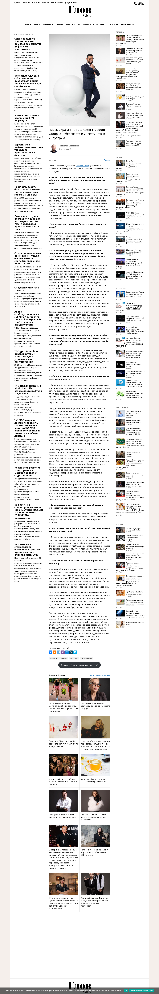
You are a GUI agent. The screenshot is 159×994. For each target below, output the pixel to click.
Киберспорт (74, 658)
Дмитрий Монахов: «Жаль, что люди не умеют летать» (62, 815)
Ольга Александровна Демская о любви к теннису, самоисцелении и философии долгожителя (63, 707)
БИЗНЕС (37, 24)
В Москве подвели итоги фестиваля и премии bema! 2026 (135, 373)
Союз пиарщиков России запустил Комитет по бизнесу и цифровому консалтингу (27, 43)
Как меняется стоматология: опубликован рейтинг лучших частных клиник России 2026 (27, 549)
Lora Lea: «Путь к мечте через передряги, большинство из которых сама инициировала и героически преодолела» (95, 745)
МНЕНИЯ (87, 24)
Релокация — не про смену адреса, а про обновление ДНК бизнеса (94, 852)
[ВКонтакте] (50, 652)
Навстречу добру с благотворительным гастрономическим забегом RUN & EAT (27, 191)
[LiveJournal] (71, 652)
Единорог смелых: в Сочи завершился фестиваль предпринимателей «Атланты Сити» (128, 178)
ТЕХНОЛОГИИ (112, 24)
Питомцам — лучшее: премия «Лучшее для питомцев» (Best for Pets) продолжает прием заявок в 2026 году (27, 222)
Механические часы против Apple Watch (133, 421)
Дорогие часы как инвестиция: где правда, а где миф (135, 475)
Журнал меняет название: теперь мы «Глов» (133, 364)
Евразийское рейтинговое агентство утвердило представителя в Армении (28, 149)
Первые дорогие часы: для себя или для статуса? (134, 538)
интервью (64, 658)
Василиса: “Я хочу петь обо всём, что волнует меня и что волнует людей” (63, 744)
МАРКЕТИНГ (48, 24)
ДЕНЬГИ (60, 24)
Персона (107, 160)
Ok (126, 991)
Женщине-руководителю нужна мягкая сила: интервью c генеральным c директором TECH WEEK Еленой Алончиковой (63, 903)
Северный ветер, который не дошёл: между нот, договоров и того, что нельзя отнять (135, 614)
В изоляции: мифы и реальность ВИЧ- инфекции (26, 118)
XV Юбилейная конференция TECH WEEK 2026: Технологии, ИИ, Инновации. (135, 330)
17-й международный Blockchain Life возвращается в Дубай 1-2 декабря (28, 389)
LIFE (68, 24)
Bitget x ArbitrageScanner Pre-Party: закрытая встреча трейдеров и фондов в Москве (135, 275)
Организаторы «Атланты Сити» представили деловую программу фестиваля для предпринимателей (130, 204)
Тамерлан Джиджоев (69, 146)
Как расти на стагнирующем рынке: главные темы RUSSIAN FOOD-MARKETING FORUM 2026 (28, 509)
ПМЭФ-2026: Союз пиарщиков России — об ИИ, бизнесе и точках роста (135, 216)
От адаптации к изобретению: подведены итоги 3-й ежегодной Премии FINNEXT (129, 263)
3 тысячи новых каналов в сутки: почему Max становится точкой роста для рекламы (135, 354)
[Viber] (63, 652)
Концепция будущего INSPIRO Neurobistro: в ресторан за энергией (134, 593)
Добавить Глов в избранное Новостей (79, 665)
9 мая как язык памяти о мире (135, 623)
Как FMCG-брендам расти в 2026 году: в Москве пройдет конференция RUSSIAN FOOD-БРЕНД (129, 342)
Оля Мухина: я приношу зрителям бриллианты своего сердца (95, 706)
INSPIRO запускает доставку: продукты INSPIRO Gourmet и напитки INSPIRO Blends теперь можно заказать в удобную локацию (27, 428)
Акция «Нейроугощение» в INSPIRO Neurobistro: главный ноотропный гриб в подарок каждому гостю (27, 318)
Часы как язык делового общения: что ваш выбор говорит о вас (135, 484)
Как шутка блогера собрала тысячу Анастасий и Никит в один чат (63, 782)
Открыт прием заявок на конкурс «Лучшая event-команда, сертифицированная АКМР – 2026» (27, 258)
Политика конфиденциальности (64, 3)
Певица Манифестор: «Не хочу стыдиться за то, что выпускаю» (93, 817)
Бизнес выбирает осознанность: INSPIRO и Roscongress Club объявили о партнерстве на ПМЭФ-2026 (130, 191)
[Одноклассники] (54, 652)
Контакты (46, 3)
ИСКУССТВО (98, 24)
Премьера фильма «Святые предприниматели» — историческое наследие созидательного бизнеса (130, 495)
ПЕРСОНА (76, 24)
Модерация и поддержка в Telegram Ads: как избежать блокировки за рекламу (134, 394)
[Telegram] (58, 652)
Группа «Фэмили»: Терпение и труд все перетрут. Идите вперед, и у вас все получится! (94, 902)
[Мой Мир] (67, 652)
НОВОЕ (28, 24)
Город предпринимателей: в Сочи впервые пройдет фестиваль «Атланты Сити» (129, 241)
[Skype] (75, 652)
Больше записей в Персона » (100, 675)
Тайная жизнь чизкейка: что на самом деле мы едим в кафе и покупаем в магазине (135, 603)
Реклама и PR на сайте (31, 3)
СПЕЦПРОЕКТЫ (127, 24)
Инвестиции (53, 658)
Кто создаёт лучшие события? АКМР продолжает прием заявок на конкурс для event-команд (28, 80)
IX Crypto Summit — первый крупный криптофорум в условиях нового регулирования (26, 356)
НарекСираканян (86, 658)
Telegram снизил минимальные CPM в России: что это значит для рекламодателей (134, 383)
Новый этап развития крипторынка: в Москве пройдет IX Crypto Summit (27, 471)
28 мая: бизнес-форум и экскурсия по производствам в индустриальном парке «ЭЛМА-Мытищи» (130, 228)
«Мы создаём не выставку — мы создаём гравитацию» (95, 780)
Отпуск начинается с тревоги (26, 289)
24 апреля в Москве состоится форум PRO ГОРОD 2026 (134, 252)
